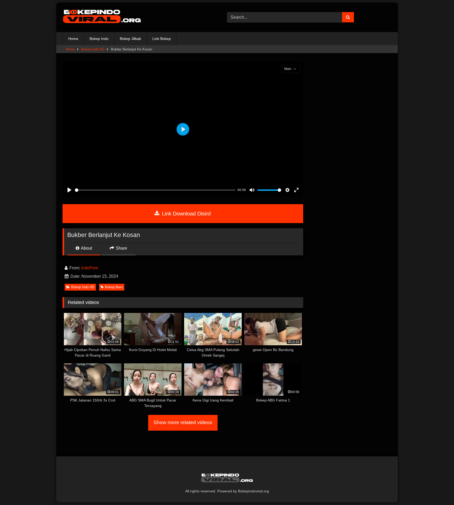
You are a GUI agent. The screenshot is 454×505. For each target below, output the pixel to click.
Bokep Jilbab (130, 39)
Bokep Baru (114, 287)
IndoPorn (89, 268)
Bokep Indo (99, 39)
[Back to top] (437, 489)
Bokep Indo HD (92, 49)
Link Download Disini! (185, 214)
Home (73, 39)
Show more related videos (182, 422)
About (86, 248)
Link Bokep (161, 39)
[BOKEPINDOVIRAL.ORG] (102, 17)
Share (121, 248)
